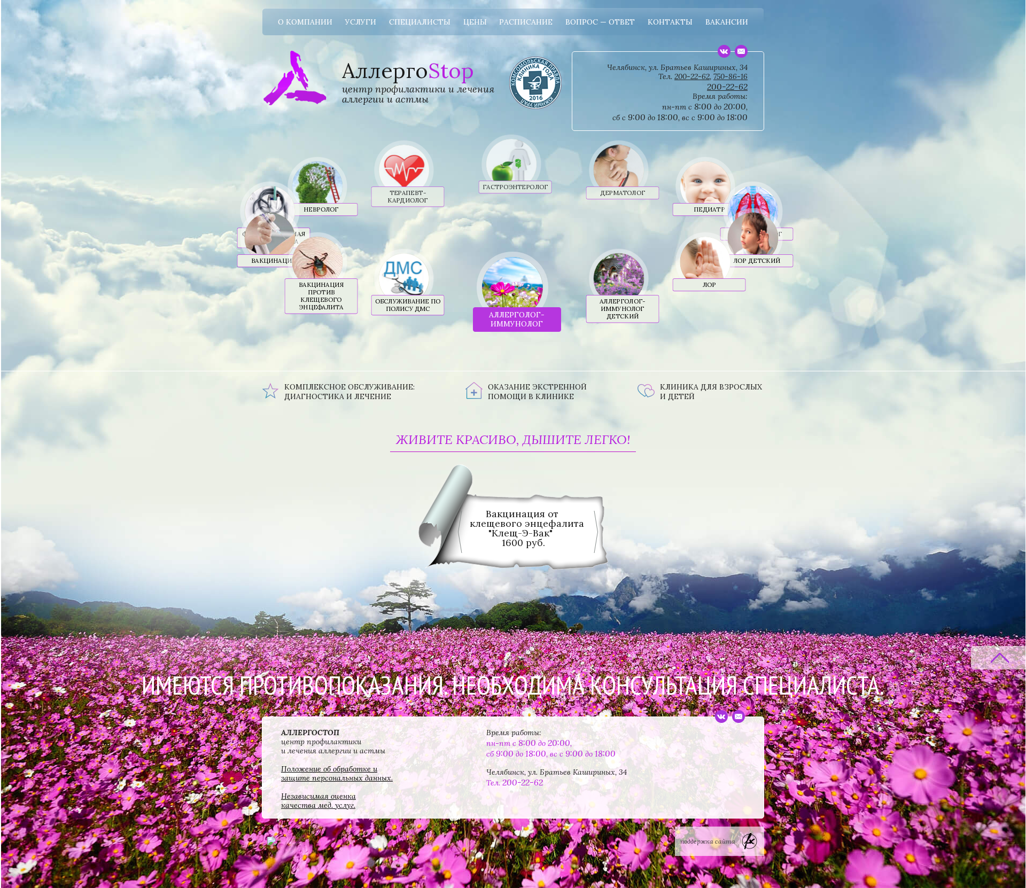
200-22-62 (692, 76)
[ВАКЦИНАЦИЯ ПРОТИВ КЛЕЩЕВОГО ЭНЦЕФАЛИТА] (312, 250)
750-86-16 (730, 76)
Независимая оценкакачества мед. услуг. (318, 800)
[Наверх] (998, 657)
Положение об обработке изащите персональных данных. (337, 773)
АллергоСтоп (295, 62)
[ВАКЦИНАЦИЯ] (264, 226)
